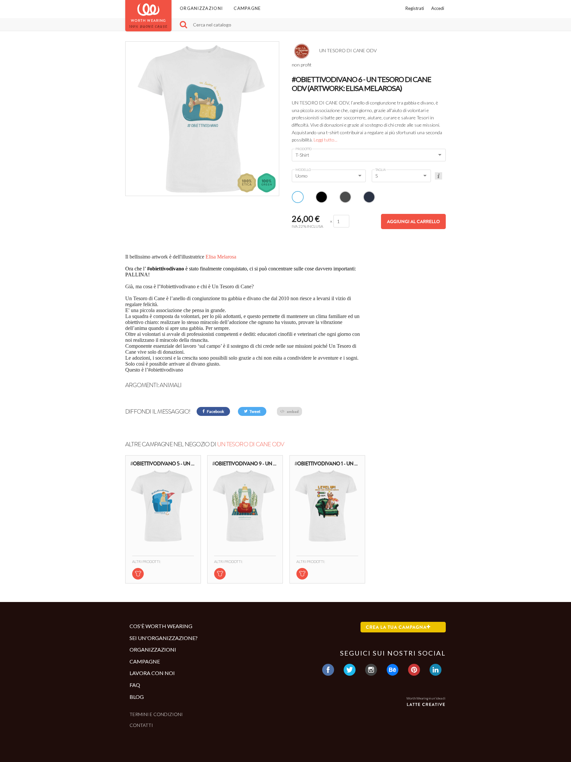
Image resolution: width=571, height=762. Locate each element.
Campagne (247, 8)
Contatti (141, 725)
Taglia (380, 170)
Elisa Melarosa (221, 257)
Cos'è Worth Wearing (161, 626)
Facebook (215, 411)
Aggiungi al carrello (413, 221)
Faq (135, 685)
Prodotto (303, 149)
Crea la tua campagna (396, 627)
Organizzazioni (201, 8)
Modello (303, 170)
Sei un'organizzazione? (164, 638)
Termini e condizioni (156, 714)
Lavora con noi (152, 673)
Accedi (437, 8)
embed (292, 411)
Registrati (414, 8)
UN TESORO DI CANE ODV (250, 444)
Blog (137, 697)
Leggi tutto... (325, 139)
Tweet (254, 411)
